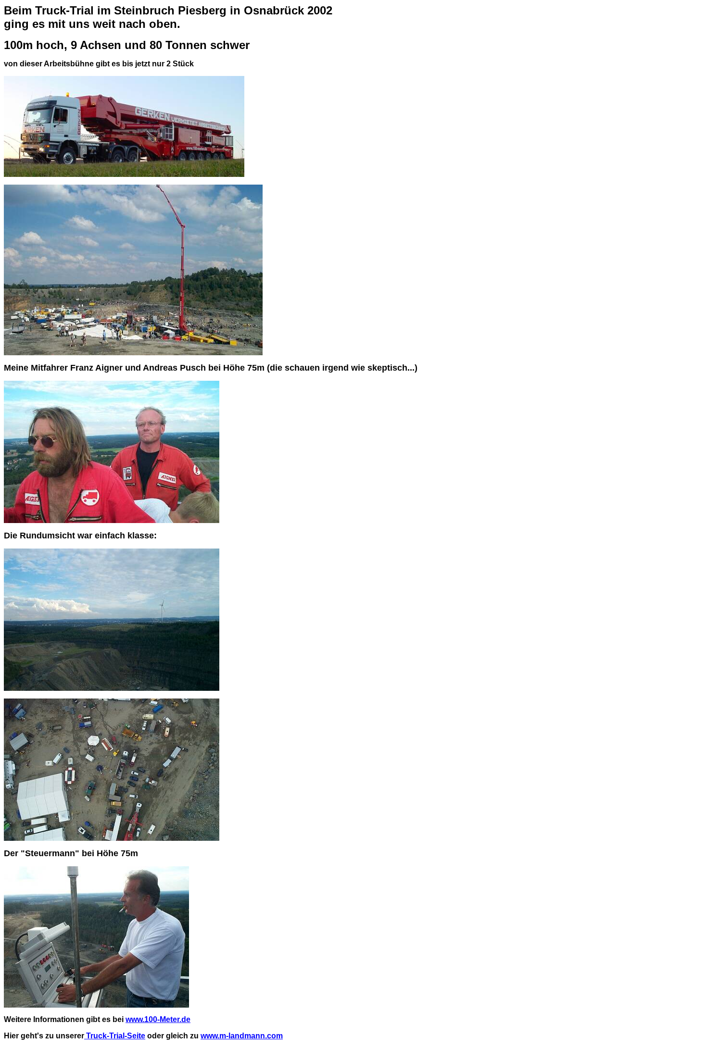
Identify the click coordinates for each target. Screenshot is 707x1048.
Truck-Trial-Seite (114, 1036)
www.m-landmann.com (242, 1036)
